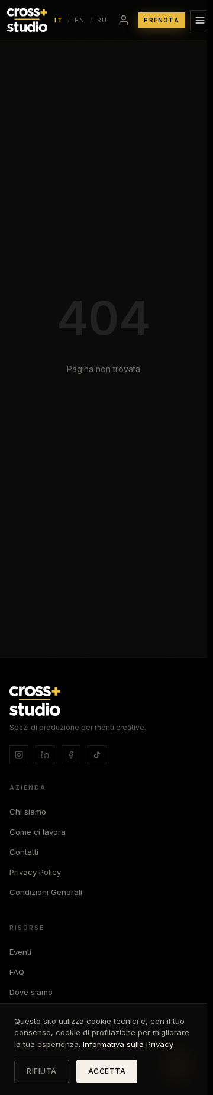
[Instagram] (18, 754)
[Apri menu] (200, 20)
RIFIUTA (42, 1071)
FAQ (16, 972)
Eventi (20, 952)
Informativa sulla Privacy (128, 1044)
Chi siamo (27, 811)
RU (102, 20)
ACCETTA (107, 1071)
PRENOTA (161, 20)
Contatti (23, 852)
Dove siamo (31, 992)
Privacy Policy (35, 872)
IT (58, 20)
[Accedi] (123, 20)
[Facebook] (71, 754)
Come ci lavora (37, 831)
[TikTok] (97, 754)
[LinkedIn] (45, 754)
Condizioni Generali (45, 892)
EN (80, 20)
